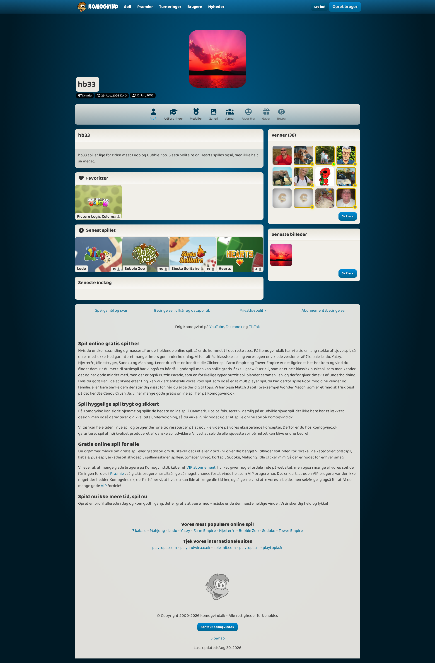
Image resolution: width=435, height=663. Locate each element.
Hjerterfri (227, 531)
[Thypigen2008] (346, 198)
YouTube (216, 327)
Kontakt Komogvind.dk (217, 627)
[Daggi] (325, 155)
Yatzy (185, 531)
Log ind (319, 7)
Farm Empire (204, 531)
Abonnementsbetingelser (324, 310)
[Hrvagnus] (282, 176)
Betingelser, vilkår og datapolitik (182, 310)
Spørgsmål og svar (111, 310)
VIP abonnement (201, 467)
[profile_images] (281, 255)
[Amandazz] (282, 198)
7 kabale (139, 531)
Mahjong (157, 531)
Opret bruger (345, 7)
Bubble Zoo (249, 531)
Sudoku (268, 531)
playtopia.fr (273, 548)
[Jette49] (303, 155)
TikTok (254, 327)
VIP (104, 486)
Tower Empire (291, 531)
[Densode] (282, 155)
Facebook (234, 327)
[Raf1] (346, 176)
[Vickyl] (303, 176)
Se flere (347, 216)
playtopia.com (164, 548)
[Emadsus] (325, 176)
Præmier (117, 473)
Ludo (172, 531)
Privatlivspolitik (252, 310)
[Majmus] (325, 198)
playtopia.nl (249, 548)
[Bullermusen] (303, 198)
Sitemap (217, 638)
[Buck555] (346, 155)
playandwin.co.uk (195, 548)
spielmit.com (225, 548)
